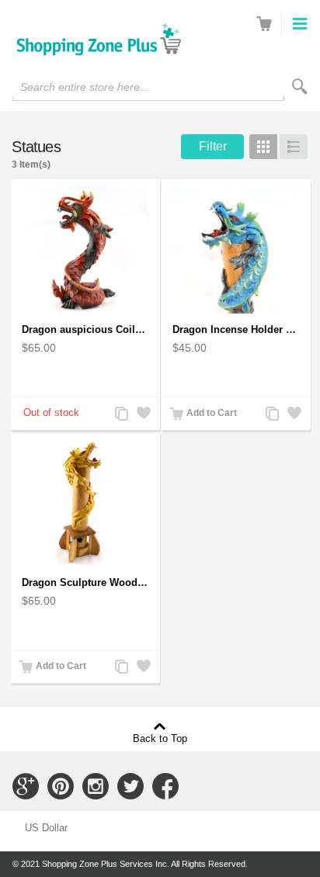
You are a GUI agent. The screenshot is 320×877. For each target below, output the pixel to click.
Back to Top (160, 738)
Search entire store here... (84, 87)
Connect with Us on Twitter (130, 786)
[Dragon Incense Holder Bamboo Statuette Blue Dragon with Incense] (236, 249)
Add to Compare (120, 415)
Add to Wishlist (142, 415)
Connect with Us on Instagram (95, 786)
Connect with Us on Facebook (165, 786)
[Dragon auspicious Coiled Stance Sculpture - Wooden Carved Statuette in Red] (85, 249)
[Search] (299, 86)
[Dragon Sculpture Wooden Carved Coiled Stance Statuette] (85, 503)
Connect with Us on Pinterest (60, 786)
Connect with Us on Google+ (25, 786)
